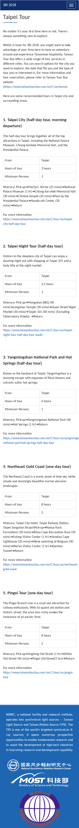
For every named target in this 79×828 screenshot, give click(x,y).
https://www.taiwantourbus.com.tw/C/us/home (35, 87)
